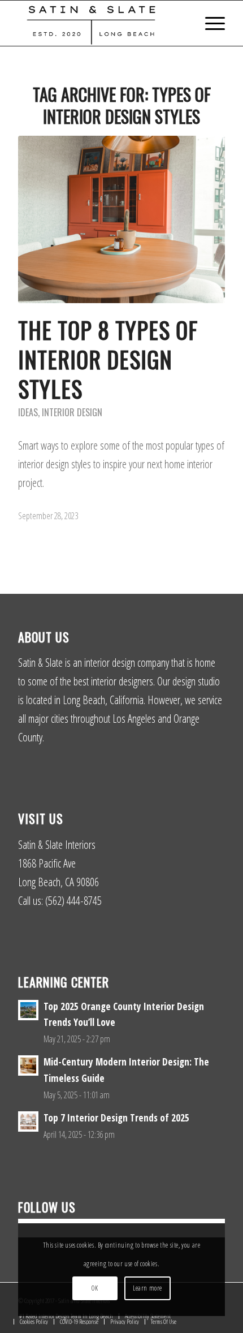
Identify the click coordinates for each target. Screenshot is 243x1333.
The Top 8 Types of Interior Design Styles (108, 359)
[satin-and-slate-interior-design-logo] (100, 23)
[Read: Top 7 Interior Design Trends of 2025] (28, 1121)
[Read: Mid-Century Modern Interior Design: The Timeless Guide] (28, 1065)
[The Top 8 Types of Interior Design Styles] (121, 219)
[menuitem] (209, 23)
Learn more (147, 1288)
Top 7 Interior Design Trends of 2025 (116, 1117)
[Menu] (209, 23)
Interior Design (72, 412)
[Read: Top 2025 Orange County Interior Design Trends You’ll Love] (28, 1010)
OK (95, 1288)
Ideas (28, 412)
